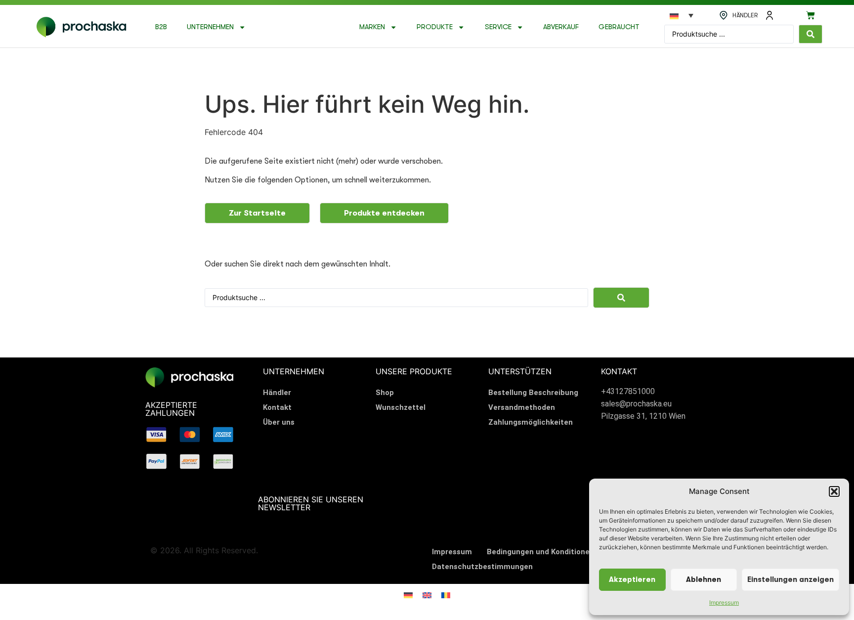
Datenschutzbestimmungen (482, 566)
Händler (277, 392)
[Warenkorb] (810, 15)
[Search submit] (810, 34)
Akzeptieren (632, 580)
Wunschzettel (401, 407)
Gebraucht (619, 27)
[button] (834, 491)
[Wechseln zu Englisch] (427, 594)
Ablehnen (703, 580)
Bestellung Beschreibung (533, 392)
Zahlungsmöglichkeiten (530, 422)
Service (498, 27)
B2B (161, 27)
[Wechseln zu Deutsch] (408, 594)
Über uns (279, 422)
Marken (372, 27)
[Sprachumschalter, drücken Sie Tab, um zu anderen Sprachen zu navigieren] (681, 15)
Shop (385, 392)
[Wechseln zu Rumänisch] (445, 594)
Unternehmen (210, 27)
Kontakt (277, 407)
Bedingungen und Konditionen (540, 551)
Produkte (435, 27)
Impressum (724, 602)
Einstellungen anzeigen (790, 580)
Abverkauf (561, 27)
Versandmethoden (521, 407)
